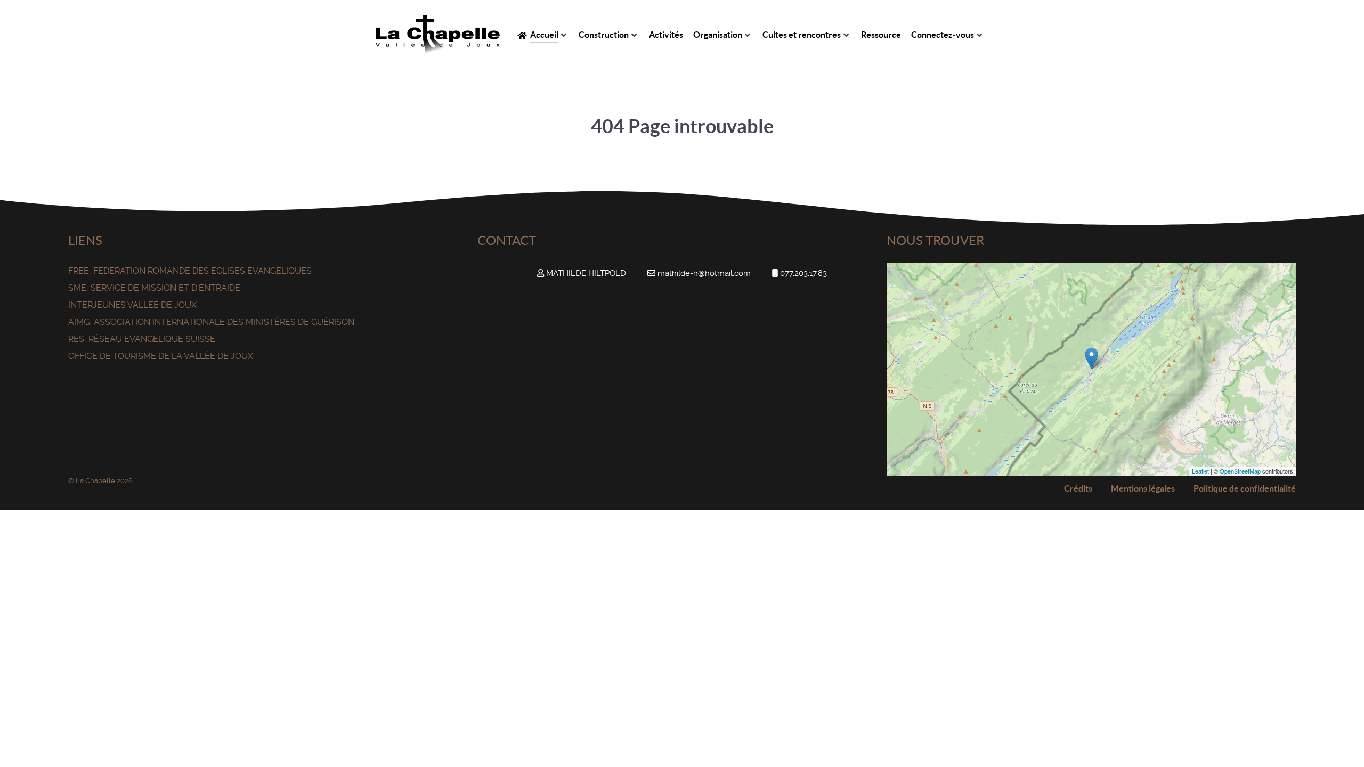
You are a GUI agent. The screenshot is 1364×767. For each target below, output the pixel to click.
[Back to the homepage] (438, 34)
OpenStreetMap (1240, 471)
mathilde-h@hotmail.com (704, 273)
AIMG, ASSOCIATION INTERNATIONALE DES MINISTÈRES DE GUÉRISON (211, 322)
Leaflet (1200, 471)
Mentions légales (1143, 488)
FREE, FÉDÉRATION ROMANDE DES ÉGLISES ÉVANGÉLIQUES (190, 271)
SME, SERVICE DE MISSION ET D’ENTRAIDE (154, 288)
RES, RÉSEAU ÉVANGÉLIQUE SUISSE (141, 339)
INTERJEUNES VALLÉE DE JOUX (132, 305)
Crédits (1078, 488)
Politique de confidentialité (1245, 488)
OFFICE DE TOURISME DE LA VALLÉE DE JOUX (160, 356)
